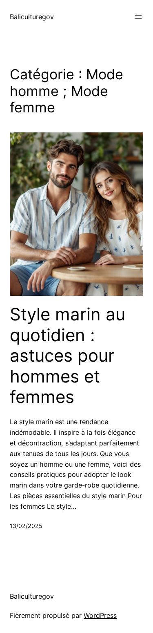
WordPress (100, 615)
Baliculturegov (32, 17)
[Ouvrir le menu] (138, 17)
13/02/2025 (26, 525)
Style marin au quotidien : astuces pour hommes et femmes (67, 355)
